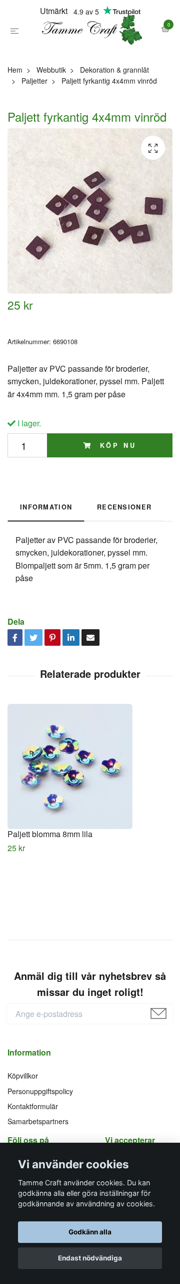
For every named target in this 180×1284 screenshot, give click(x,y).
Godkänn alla (90, 1232)
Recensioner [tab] (124, 551)
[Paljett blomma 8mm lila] (90, 810)
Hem (15, 114)
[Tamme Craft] (90, 52)
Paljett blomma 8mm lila (50, 878)
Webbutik (51, 114)
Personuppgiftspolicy (40, 1135)
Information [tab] (46, 551)
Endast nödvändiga (90, 1258)
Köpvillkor (23, 1120)
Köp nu (116, 489)
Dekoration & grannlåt (114, 114)
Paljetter (35, 125)
